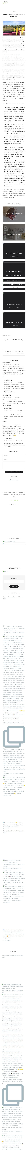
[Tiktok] (15, 500)
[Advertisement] (14, 521)
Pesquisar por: (14, 578)
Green (4, 421)
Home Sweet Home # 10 (14, 304)
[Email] (17, 500)
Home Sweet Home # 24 (14, 271)
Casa (14, 11)
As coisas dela (7, 395)
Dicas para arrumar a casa (14, 276)
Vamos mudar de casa (14, 280)
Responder (17, 364)
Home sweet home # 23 (14, 253)
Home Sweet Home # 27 (14, 284)
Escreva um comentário (14, 339)
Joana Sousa (6, 362)
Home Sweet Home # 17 (14, 235)
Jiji (3, 376)
